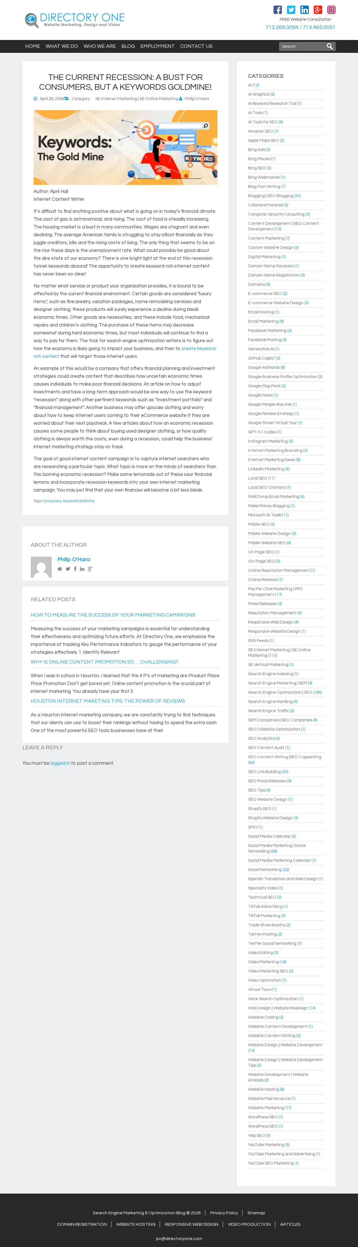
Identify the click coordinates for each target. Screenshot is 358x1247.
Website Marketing (266, 1108)
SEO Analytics (261, 738)
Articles (290, 1224)
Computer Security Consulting (276, 214)
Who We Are (100, 46)
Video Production (249, 1224)
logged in (60, 763)
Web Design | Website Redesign (278, 1008)
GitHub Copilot (261, 358)
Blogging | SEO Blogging (270, 196)
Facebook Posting (264, 340)
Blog (128, 46)
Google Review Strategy (271, 414)
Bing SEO (257, 168)
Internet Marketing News (271, 460)
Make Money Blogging (268, 506)
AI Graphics (258, 94)
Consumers (52, 501)
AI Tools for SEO (263, 122)
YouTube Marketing (266, 1145)
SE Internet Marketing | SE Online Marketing (136, 99)
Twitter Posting (262, 934)
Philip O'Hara (73, 559)
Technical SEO (262, 897)
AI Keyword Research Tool (272, 103)
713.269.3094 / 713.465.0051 (300, 27)
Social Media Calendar (269, 836)
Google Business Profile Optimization (282, 377)
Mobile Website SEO (267, 543)
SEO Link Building (264, 772)
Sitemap (256, 1213)
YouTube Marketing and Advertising (281, 1154)
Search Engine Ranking (270, 702)
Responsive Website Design (274, 631)
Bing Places (259, 159)
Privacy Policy (224, 1213)
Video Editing (260, 953)
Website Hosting (263, 1089)
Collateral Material (265, 205)
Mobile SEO (258, 524)
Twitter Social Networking (272, 943)
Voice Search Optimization (273, 999)
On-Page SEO (261, 561)
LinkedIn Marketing (266, 469)
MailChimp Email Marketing (273, 497)
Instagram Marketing (268, 441)
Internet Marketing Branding (275, 450)
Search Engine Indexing (270, 674)
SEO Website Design (267, 799)
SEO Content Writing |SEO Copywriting (284, 757)
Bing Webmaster (264, 177)
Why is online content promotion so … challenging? (104, 662)
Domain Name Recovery (271, 266)
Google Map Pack (264, 386)
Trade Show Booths (266, 925)
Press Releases (262, 604)
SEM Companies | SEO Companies (280, 720)
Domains (256, 284)
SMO (252, 827)
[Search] (329, 46)
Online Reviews (262, 580)
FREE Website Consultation (305, 19)
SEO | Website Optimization (274, 729)
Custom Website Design (271, 247)
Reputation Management (272, 613)
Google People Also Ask (269, 404)
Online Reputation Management (279, 570)
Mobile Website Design (269, 534)
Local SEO (257, 478)
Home (32, 46)
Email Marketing (263, 321)
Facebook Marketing (267, 331)
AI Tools (255, 113)
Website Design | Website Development (285, 1045)
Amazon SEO (260, 131)
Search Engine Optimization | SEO (280, 692)
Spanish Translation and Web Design (283, 879)
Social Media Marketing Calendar (279, 860)
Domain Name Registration (274, 275)
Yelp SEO (256, 1135)
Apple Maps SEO (263, 140)
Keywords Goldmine (79, 501)
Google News (260, 395)
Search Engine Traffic (268, 711)
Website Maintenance (269, 1099)
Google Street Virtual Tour (272, 423)
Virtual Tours (259, 990)
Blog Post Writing (264, 187)
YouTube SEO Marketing (270, 1163)
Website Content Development (277, 1026)
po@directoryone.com (179, 1238)
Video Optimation (264, 980)
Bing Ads (256, 150)
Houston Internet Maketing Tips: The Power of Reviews (108, 701)
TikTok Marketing (264, 916)
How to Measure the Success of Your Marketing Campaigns (113, 615)
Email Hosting (261, 312)
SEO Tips (256, 790)
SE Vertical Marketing (268, 665)
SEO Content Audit (266, 748)
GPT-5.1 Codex (262, 432)
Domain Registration (82, 1224)
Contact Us (196, 46)
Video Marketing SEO (268, 971)
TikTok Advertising (265, 906)
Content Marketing (266, 238)
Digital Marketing (264, 257)
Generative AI (261, 349)
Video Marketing (263, 962)
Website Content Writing (271, 1036)
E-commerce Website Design (275, 303)
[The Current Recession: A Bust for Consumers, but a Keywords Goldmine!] (125, 184)
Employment (157, 46)
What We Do (62, 46)
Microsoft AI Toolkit (265, 515)
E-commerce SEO (265, 294)
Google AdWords (264, 367)
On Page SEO (261, 552)
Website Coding (263, 1017)
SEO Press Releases (267, 781)
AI (250, 85)
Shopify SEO (259, 809)
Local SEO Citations (267, 487)
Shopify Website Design (270, 818)
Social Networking (265, 870)
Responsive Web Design (270, 622)
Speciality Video (263, 888)
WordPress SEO (263, 1117)
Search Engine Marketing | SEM (277, 683)
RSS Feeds (258, 641)
